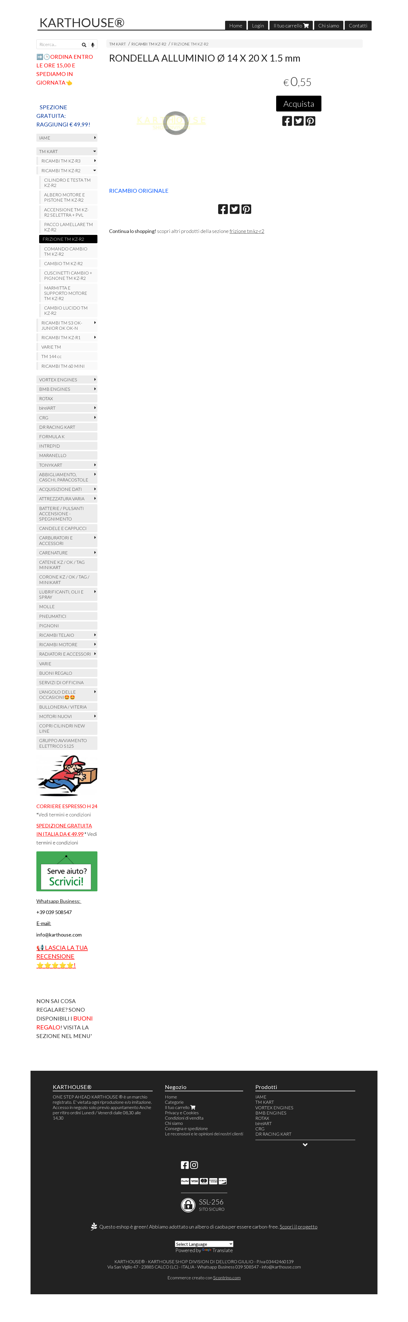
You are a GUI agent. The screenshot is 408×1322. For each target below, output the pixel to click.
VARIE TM (51, 346)
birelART (47, 407)
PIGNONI (49, 625)
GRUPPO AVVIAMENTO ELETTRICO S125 (63, 743)
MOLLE (47, 606)
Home (235, 25)
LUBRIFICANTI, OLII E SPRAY (61, 594)
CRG (43, 417)
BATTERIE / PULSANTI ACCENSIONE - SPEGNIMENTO (61, 513)
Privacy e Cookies (182, 1112)
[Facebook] (185, 1166)
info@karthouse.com (281, 1266)
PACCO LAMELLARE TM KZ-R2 (68, 227)
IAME (44, 137)
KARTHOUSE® (82, 22)
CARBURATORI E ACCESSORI (56, 540)
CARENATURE (53, 552)
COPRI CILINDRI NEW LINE (62, 728)
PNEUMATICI (52, 616)
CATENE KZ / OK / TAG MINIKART (62, 564)
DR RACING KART (57, 427)
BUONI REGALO (55, 673)
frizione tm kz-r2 (247, 231)
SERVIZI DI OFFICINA (61, 682)
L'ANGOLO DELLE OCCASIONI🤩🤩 (57, 694)
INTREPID (49, 445)
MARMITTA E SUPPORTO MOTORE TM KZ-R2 (65, 293)
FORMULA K (52, 436)
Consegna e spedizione (186, 1128)
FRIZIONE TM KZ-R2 (190, 44)
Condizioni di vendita (184, 1117)
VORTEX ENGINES (58, 379)
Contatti (358, 25)
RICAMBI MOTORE (58, 644)
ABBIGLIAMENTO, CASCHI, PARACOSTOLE (63, 477)
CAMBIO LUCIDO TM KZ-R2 (66, 310)
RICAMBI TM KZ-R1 (60, 337)
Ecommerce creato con (204, 1277)
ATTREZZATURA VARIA (61, 498)
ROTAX (46, 398)
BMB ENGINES (54, 389)
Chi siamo (328, 25)
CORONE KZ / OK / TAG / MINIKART (64, 579)
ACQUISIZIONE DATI (60, 489)
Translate (222, 1250)
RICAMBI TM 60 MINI (63, 366)
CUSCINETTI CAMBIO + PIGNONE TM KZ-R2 (68, 275)
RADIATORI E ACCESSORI (65, 653)
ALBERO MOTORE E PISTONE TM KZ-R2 (64, 197)
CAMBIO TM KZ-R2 (63, 263)
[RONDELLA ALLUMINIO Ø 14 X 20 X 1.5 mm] (170, 127)
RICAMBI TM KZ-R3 (60, 160)
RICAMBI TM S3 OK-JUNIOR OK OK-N (61, 325)
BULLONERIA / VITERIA (63, 706)
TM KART (117, 44)
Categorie (174, 1102)
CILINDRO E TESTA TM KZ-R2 (67, 182)
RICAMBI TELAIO (56, 635)
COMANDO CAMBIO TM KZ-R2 (65, 251)
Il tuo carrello (288, 25)
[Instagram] (194, 1166)
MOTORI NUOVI (55, 716)
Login (258, 25)
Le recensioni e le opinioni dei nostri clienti (204, 1133)
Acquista (298, 103)
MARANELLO (52, 455)
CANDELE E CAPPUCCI (63, 528)
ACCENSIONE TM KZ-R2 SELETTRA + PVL (66, 212)
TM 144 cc (51, 356)
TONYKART (50, 465)
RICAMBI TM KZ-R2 (148, 44)
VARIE (45, 663)
